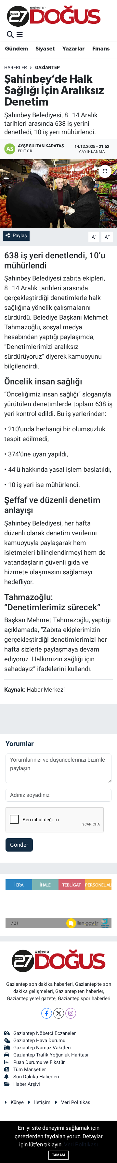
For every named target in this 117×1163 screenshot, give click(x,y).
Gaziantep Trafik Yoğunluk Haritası (50, 1055)
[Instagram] (70, 1013)
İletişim (42, 1102)
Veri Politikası (76, 1102)
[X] (58, 1013)
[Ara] (10, 35)
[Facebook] (46, 1013)
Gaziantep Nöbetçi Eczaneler (44, 1033)
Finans (101, 49)
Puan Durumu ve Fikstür (39, 1062)
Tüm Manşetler (29, 1069)
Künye (17, 1102)
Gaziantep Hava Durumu (39, 1040)
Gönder (19, 844)
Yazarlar (73, 49)
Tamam (58, 1155)
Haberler (15, 67)
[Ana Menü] (20, 35)
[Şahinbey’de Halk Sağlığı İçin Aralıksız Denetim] (58, 193)
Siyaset (45, 49)
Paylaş (20, 235)
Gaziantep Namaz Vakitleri (42, 1048)
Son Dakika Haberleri (36, 1077)
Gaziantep (47, 67)
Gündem (16, 49)
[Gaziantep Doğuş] (53, 16)
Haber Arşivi (26, 1084)
